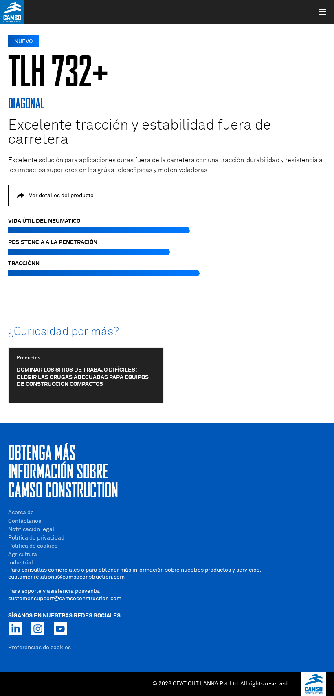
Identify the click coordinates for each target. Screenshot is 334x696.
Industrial (20, 563)
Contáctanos (24, 521)
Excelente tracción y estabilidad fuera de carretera (139, 133)
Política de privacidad (36, 538)
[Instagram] (37, 628)
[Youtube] (60, 628)
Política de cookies (32, 546)
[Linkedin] (15, 628)
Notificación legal (31, 529)
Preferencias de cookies (39, 647)
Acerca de (21, 512)
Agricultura (22, 554)
